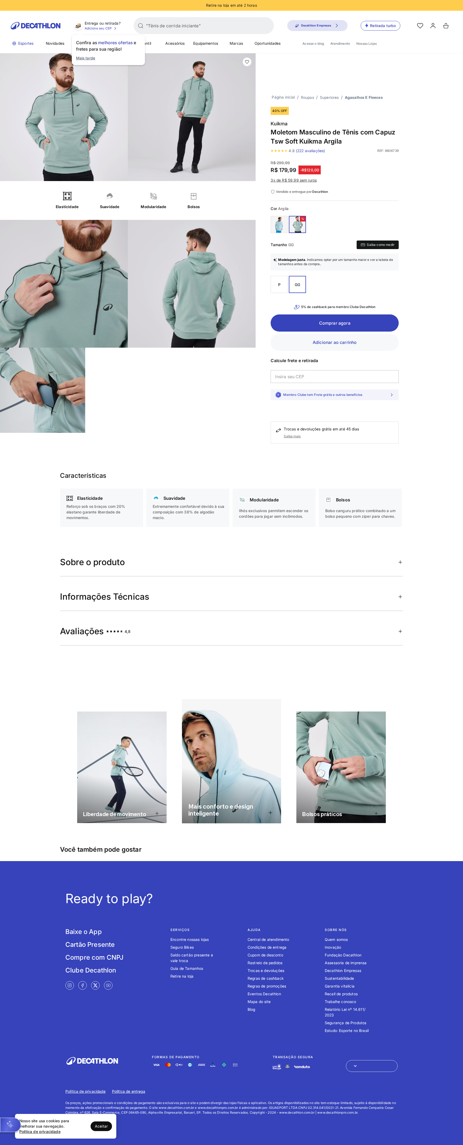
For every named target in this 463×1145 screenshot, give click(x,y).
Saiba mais (292, 436)
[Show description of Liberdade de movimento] (157, 813)
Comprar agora (334, 323)
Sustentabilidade (339, 978)
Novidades (55, 43)
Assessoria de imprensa (346, 962)
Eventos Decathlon (264, 994)
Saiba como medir (380, 245)
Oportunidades (268, 43)
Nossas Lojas (366, 44)
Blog (251, 1009)
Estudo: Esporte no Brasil (347, 1030)
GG (297, 284)
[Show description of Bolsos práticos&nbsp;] (376, 813)
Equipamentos (205, 43)
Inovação (333, 947)
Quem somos (336, 939)
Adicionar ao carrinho (335, 342)
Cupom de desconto (265, 955)
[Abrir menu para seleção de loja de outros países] (372, 1066)
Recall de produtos (341, 994)
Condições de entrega (267, 947)
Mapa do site (259, 1001)
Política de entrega (128, 1091)
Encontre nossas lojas (189, 939)
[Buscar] (140, 25)
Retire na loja (181, 976)
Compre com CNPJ (94, 957)
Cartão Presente (90, 944)
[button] (10, 1125)
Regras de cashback (266, 978)
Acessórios (175, 43)
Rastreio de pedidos (265, 962)
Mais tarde (85, 58)
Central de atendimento (268, 939)
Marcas (236, 43)
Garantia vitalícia (339, 986)
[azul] (279, 224)
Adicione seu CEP (98, 28)
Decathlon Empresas (343, 970)
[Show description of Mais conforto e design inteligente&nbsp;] (270, 812)
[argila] (297, 224)
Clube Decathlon (90, 970)
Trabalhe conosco (340, 1001)
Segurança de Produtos (345, 1022)
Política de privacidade (85, 1091)
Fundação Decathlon (343, 955)
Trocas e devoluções (266, 970)
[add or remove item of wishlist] (247, 62)
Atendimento (340, 44)
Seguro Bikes (182, 947)
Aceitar (101, 1126)
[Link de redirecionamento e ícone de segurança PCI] (287, 1067)
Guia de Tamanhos (186, 968)
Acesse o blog (313, 44)
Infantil (145, 43)
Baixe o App (83, 932)
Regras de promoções (267, 986)
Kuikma (279, 123)
